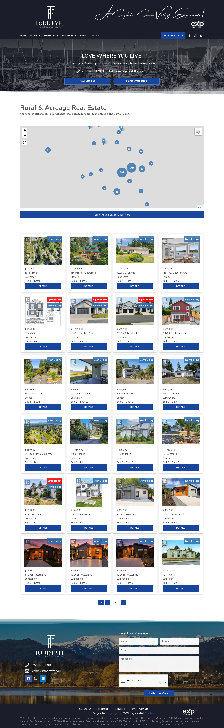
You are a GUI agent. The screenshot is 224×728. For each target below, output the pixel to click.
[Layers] (198, 131)
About (33, 35)
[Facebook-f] (189, 36)
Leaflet (200, 206)
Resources (67, 35)
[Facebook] (28, 678)
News (83, 35)
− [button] (25, 135)
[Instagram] (195, 36)
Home (23, 35)
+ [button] (25, 130)
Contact (94, 35)
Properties (49, 35)
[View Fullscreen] (24, 142)
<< (101, 602)
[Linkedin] (201, 36)
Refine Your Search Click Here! (112, 214)
